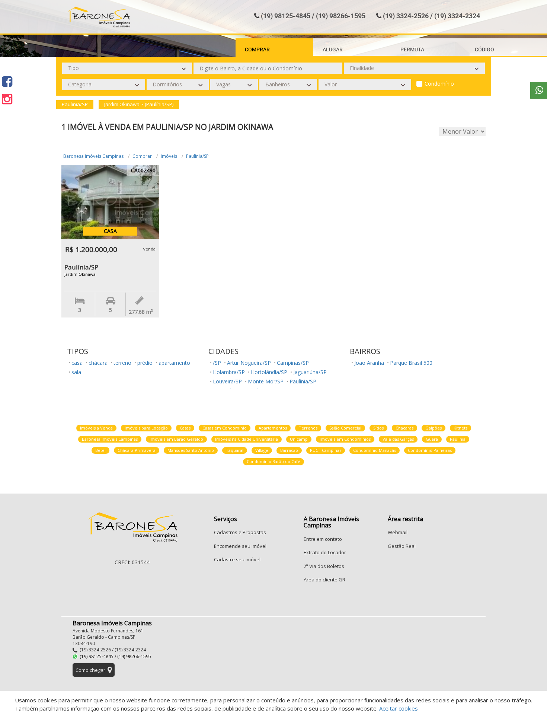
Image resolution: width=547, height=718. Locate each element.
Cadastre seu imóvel (237, 559)
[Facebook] (7, 81)
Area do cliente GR (324, 579)
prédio (145, 362)
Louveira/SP (227, 381)
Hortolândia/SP (269, 372)
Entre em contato (323, 539)
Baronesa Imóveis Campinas (93, 156)
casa (77, 362)
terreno (122, 362)
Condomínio (439, 83)
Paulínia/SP (303, 381)
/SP (217, 362)
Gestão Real (402, 546)
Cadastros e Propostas (240, 532)
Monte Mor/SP (266, 381)
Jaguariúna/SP (310, 372)
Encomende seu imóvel (240, 546)
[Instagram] (7, 98)
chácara (98, 362)
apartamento (174, 362)
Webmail (397, 532)
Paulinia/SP (197, 156)
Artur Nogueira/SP (249, 362)
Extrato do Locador (325, 552)
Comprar (142, 156)
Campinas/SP (293, 362)
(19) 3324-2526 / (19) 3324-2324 (431, 15)
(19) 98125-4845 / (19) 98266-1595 (313, 15)
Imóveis (169, 156)
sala (76, 372)
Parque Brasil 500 (411, 362)
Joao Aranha (369, 362)
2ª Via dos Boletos (324, 566)
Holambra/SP (229, 372)
